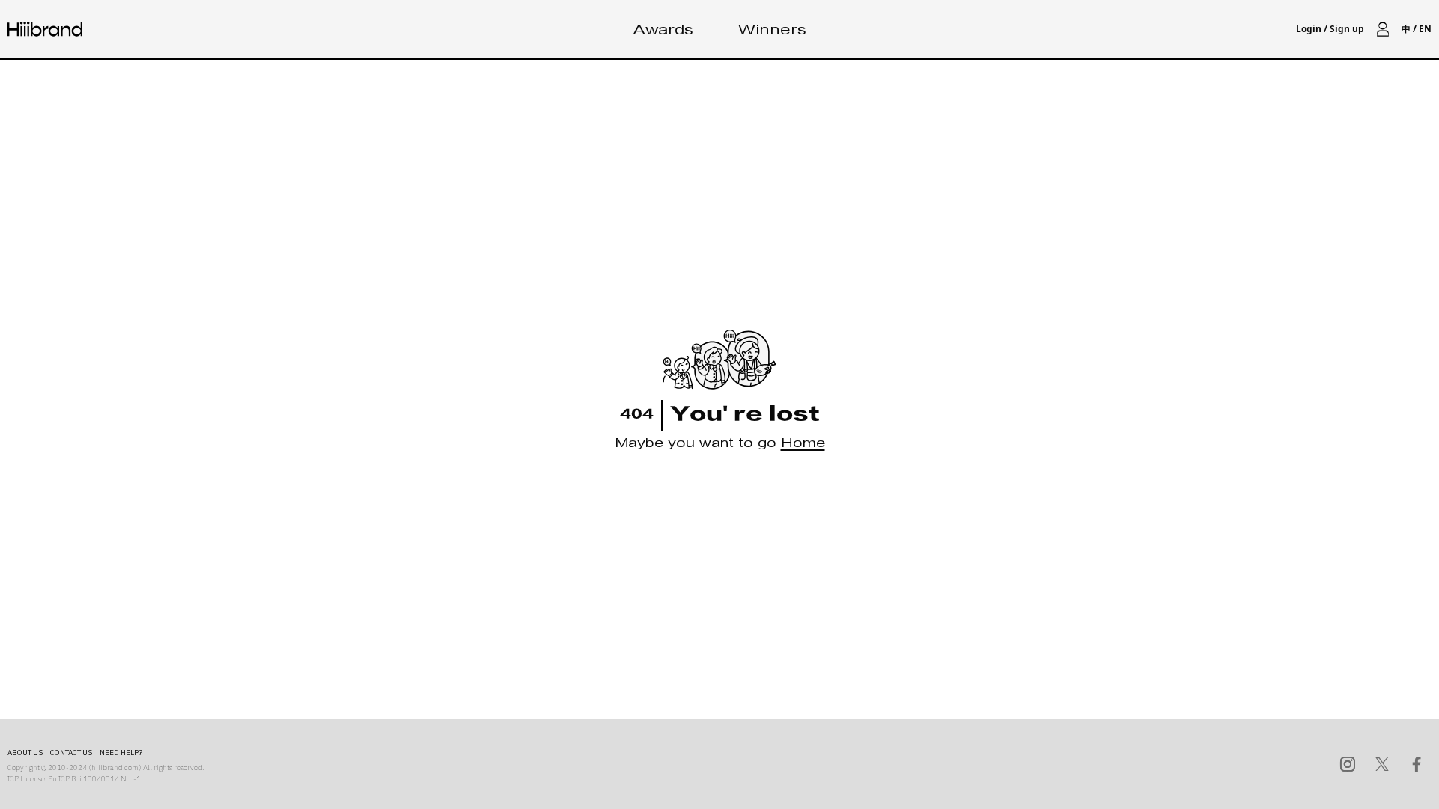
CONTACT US (71, 752)
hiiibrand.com (115, 767)
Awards (663, 31)
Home (803, 445)
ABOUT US (25, 752)
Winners (772, 31)
